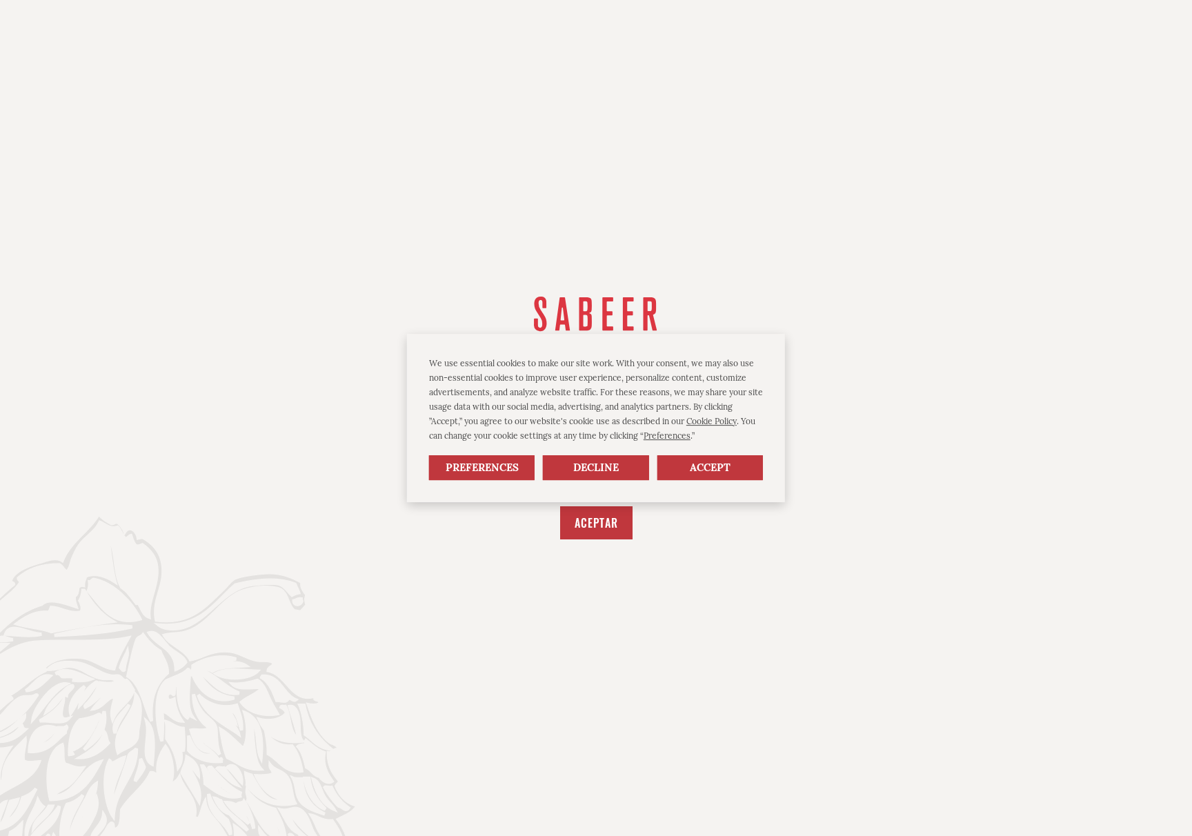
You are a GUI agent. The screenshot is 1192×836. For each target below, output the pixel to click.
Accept (710, 468)
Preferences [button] (667, 435)
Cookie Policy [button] (711, 421)
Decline (596, 468)
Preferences (482, 468)
